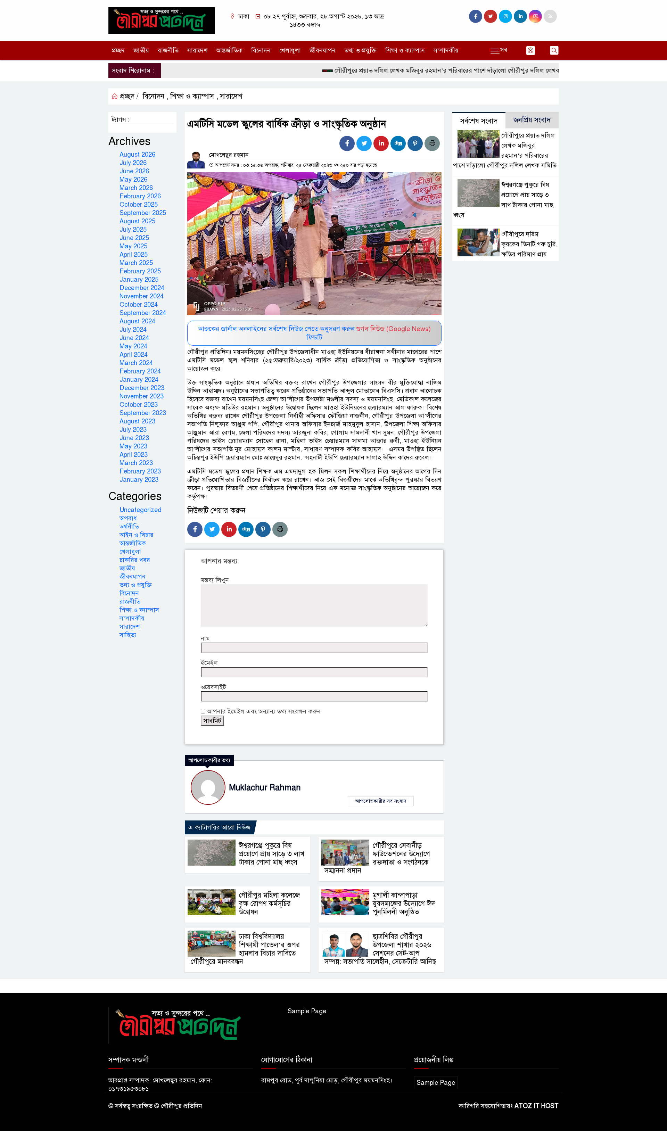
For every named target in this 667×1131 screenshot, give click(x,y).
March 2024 (136, 363)
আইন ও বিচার (137, 535)
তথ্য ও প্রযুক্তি (360, 50)
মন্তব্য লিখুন (215, 580)
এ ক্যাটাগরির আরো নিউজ (219, 827)
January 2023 (139, 480)
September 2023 (143, 413)
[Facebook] (347, 143)
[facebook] (475, 16)
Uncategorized (141, 510)
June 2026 (134, 171)
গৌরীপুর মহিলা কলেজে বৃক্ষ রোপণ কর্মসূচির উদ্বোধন (269, 903)
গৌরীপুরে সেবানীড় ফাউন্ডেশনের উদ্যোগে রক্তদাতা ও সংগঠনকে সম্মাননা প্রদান (377, 858)
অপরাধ (128, 518)
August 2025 (137, 221)
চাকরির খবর (135, 560)
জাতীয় (141, 50)
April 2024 (134, 354)
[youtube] (535, 16)
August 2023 (137, 421)
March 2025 (136, 263)
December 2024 (142, 288)
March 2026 (136, 188)
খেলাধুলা (290, 50)
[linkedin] (520, 16)
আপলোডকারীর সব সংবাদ (380, 801)
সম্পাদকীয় (446, 50)
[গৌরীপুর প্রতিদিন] (161, 20)
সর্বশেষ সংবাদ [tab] (478, 121)
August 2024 (137, 321)
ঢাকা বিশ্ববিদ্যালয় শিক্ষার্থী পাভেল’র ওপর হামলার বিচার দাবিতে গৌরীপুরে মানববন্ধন (245, 949)
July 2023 (133, 430)
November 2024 (142, 296)
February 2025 (140, 271)
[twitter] (490, 16)
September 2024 (143, 313)
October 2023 (139, 404)
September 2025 (143, 213)
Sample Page (307, 1011)
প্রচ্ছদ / (128, 96)
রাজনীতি (168, 50)
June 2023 (134, 438)
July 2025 (133, 229)
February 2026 (140, 196)
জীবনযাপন (323, 50)
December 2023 (142, 388)
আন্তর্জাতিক (229, 50)
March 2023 (136, 463)
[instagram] (505, 16)
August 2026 (137, 154)
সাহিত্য (128, 635)
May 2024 (133, 346)
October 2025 (139, 204)
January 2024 (139, 379)
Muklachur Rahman (265, 788)
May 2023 (133, 446)
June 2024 (134, 338)
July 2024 (133, 329)
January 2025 (139, 279)
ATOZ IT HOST (536, 1106)
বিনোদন (261, 50)
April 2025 (134, 254)
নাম (205, 638)
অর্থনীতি (129, 526)
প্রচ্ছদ (118, 50)
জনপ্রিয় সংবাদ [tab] (532, 120)
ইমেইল (209, 663)
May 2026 (133, 179)
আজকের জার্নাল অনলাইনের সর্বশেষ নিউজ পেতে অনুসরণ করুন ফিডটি (314, 333)
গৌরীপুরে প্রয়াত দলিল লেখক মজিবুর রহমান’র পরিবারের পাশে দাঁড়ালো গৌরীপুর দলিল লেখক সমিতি (432, 70)
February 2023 (140, 471)
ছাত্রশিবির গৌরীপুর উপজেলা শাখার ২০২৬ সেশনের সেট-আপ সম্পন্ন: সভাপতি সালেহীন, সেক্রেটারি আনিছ (380, 949)
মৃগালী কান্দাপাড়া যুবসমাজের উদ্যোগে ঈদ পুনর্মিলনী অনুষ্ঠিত (404, 903)
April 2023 (134, 455)
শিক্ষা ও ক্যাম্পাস (405, 50)
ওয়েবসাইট (213, 687)
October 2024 (139, 304)
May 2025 (133, 246)
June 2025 (134, 238)
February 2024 (140, 371)
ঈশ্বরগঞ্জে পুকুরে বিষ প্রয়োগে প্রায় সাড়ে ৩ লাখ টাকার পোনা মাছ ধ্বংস (271, 854)
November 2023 (142, 396)
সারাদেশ (197, 50)
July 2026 (133, 163)
